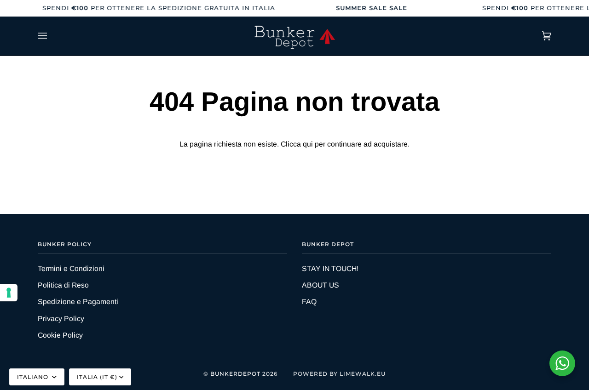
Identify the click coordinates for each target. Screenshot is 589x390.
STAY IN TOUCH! (330, 268)
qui (308, 144)
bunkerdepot (235, 373)
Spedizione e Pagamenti (78, 301)
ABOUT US (320, 285)
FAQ (309, 301)
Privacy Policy (61, 318)
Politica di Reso (63, 285)
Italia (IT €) (97, 376)
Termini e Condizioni (71, 268)
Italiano (33, 376)
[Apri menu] (51, 36)
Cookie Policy (60, 335)
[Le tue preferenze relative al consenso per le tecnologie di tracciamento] (8, 292)
